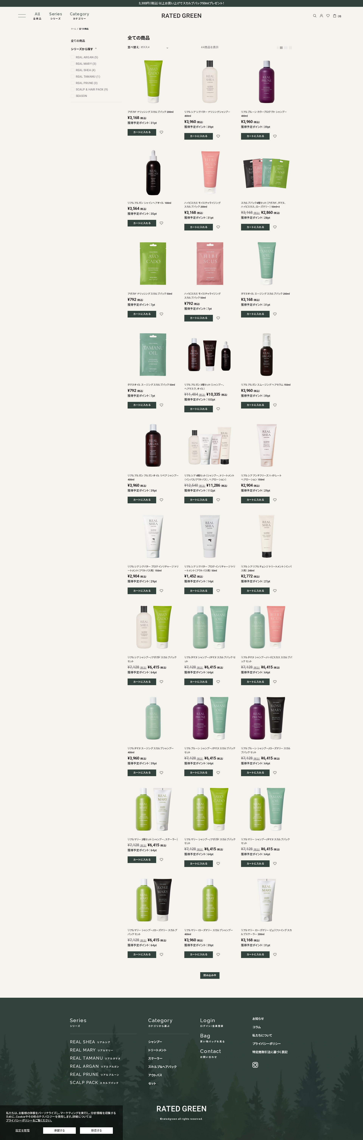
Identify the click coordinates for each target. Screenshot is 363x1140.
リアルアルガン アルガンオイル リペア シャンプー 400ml (153, 477)
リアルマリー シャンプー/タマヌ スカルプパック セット (265, 841)
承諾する (59, 1130)
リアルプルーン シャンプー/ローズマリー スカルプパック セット (266, 750)
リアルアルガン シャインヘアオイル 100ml (149, 203)
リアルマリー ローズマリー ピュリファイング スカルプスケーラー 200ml (266, 932)
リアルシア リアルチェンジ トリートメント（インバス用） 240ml (266, 568)
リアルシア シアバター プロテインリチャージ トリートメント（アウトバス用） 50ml (209, 568)
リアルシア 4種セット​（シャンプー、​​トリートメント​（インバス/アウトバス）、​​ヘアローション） (209, 477)
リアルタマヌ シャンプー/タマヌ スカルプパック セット (209, 659)
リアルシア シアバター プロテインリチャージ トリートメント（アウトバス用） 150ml (153, 568)
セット (152, 1083)
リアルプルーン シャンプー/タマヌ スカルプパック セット (209, 750)
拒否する (96, 1130)
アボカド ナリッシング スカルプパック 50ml (150, 293)
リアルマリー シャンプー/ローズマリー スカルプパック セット (152, 932)
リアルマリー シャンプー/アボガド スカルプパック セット (209, 841)
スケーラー (155, 1058)
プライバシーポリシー (266, 1044)
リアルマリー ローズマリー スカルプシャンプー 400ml (208, 932)
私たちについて (262, 1035)
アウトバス (155, 1075)
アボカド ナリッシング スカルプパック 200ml (150, 111)
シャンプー (155, 1042)
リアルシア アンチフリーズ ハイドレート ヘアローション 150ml (261, 477)
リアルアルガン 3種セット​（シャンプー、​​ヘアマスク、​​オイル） (204, 386)
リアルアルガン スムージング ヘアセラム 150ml (265, 384)
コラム (256, 1027)
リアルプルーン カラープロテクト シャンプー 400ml (264, 113)
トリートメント (157, 1050)
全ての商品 (78, 41)
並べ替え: (134, 47)
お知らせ (258, 1019)
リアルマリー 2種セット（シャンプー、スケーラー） (153, 839)
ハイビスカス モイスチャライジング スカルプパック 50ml (202, 295)
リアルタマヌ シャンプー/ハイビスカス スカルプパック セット (266, 659)
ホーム (73, 29)
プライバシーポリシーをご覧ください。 (29, 1120)
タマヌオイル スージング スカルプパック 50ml (151, 384)
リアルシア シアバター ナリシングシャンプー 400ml (207, 113)
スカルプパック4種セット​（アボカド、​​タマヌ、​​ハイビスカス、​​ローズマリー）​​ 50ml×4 (263, 205)
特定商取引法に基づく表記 (270, 1052)
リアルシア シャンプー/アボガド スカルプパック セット (152, 659)
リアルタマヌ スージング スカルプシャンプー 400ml (152, 750)
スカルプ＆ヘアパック (162, 1067)
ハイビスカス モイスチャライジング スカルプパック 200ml (202, 205)
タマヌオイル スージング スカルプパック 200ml (265, 293)
